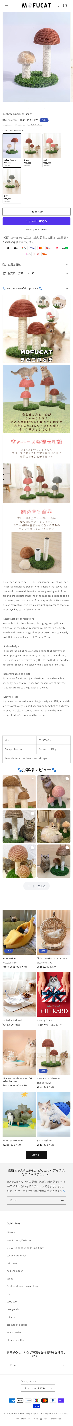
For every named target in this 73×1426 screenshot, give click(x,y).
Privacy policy (62, 1413)
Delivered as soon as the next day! (25, 1247)
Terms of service (22, 1419)
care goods (13, 1309)
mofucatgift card (44, 1020)
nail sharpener (15, 1270)
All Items (12, 1232)
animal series (14, 1332)
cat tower (12, 1263)
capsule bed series (17, 1324)
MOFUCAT (15, 1413)
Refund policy (47, 1413)
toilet (10, 1278)
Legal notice (55, 1419)
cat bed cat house (16, 1255)
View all (36, 1154)
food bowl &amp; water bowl (23, 1286)
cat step (11, 1317)
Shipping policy (40, 1419)
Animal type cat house (13, 1140)
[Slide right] (44, 108)
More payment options (36, 229)
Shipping (19, 125)
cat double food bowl (12, 1020)
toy (8, 1293)
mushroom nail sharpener (49, 1078)
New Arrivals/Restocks (19, 1240)
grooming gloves (44, 1140)
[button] (7, 5)
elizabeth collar (15, 1340)
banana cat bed (10, 958)
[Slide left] (29, 108)
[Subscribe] (62, 1201)
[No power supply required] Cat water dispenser (17, 1079)
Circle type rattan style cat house (52, 958)
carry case (12, 1301)
